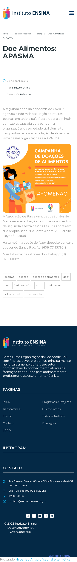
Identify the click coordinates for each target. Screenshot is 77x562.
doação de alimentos (46, 276)
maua (39, 285)
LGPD (7, 430)
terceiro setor (34, 294)
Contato (8, 423)
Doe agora (49, 423)
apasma (9, 276)
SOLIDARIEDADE (12, 294)
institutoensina (23, 285)
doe (7, 285)
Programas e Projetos (56, 401)
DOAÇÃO (23, 276)
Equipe (7, 416)
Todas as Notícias (53, 416)
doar (66, 276)
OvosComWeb (20, 532)
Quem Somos (51, 409)
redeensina (54, 285)
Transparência (12, 409)
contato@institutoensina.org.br (27, 501)
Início (5, 33)
